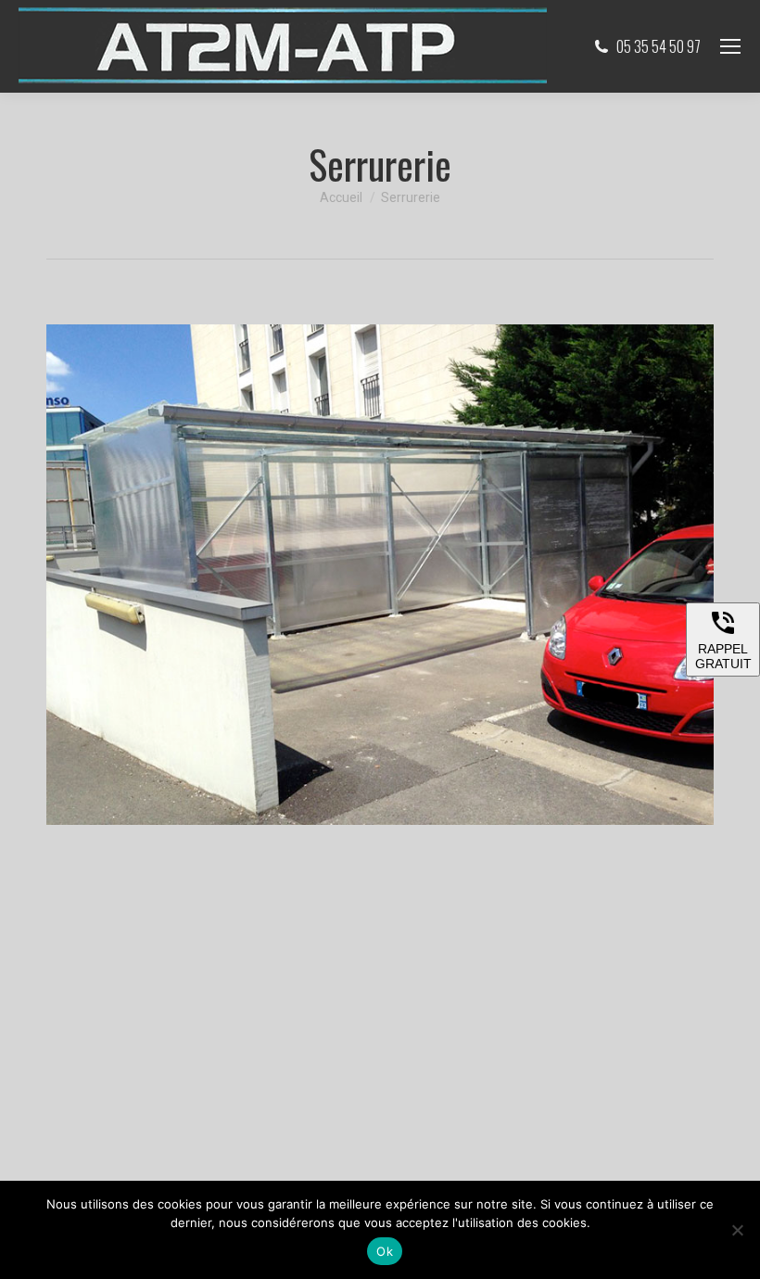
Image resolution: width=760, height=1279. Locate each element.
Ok (384, 1251)
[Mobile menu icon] (730, 46)
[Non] (737, 1230)
